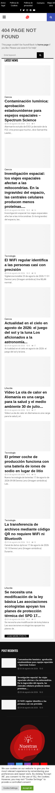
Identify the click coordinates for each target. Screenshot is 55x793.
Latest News (11, 60)
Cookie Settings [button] (10, 788)
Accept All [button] (27, 788)
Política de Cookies (14, 4)
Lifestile (9, 388)
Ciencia (8, 97)
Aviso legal (3, 4)
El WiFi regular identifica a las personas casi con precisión (26, 264)
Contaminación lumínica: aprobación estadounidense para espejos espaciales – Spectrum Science (26, 110)
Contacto (40, 3)
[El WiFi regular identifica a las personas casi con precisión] (27, 239)
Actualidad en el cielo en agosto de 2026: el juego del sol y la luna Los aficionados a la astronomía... (26, 332)
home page (43, 44)
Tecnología (10, 256)
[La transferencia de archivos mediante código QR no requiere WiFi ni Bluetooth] (27, 504)
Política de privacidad (28, 4)
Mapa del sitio (51, 4)
